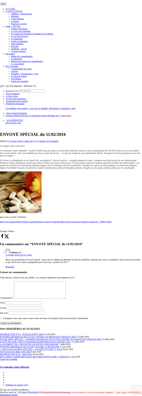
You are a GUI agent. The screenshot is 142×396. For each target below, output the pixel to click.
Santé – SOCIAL (13, 26)
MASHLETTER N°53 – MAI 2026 (16, 354)
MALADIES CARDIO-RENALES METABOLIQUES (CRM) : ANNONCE (35, 357)
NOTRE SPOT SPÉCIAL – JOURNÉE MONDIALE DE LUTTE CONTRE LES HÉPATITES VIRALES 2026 (50, 339)
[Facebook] (32, 392)
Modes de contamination (22, 56)
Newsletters (16, 79)
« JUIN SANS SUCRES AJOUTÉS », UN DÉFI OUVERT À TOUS (31, 349)
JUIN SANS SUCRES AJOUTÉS (15, 352)
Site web (4, 313)
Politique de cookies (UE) (17, 385)
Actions (14, 71)
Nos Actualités (12, 66)
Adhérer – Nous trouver (21, 14)
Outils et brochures (19, 29)
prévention (10, 54)
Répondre (10, 267)
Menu (3, 4)
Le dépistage (16, 59)
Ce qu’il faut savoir (19, 36)
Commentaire (6, 298)
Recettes (14, 46)
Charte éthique (17, 19)
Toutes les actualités (19, 81)
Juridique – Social (19, 49)
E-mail (3, 308)
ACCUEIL (10, 9)
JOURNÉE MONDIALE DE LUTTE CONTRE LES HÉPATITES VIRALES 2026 (38, 337)
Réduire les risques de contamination (27, 61)
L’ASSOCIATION (14, 11)
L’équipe (15, 21)
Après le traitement (19, 41)
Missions (15, 16)
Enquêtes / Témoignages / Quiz (25, 74)
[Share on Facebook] (2, 238)
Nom (2, 303)
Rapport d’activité (19, 24)
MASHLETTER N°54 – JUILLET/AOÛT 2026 (21, 334)
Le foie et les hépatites (21, 31)
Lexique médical (18, 51)
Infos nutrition (17, 44)
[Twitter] (22, 392)
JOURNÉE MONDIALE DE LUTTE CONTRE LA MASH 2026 (29, 347)
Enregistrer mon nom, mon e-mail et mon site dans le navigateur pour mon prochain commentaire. (46, 318)
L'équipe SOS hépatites (48, 141)
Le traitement (17, 39)
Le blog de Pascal (19, 76)
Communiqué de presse (21, 69)
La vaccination (17, 64)
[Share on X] (6, 238)
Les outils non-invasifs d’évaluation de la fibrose (32, 34)
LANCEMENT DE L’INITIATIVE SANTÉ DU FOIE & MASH (29, 344)
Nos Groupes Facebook (16, 113)
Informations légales (9, 394)
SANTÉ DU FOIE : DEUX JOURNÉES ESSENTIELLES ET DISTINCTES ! (35, 342)
